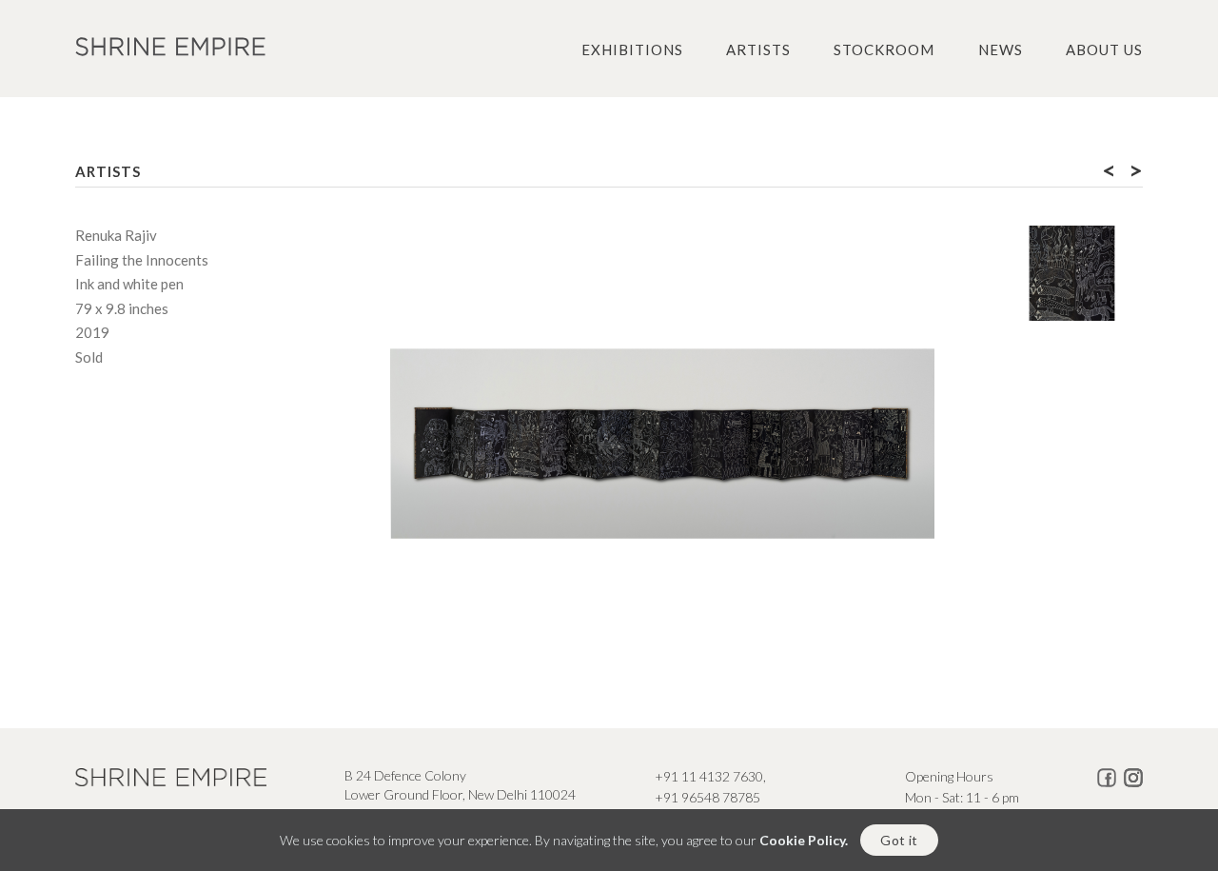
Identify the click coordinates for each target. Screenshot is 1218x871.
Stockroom (884, 49)
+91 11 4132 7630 (709, 776)
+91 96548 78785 (707, 797)
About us (1104, 49)
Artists (758, 49)
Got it (898, 840)
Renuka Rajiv (116, 235)
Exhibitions (632, 49)
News (1000, 49)
